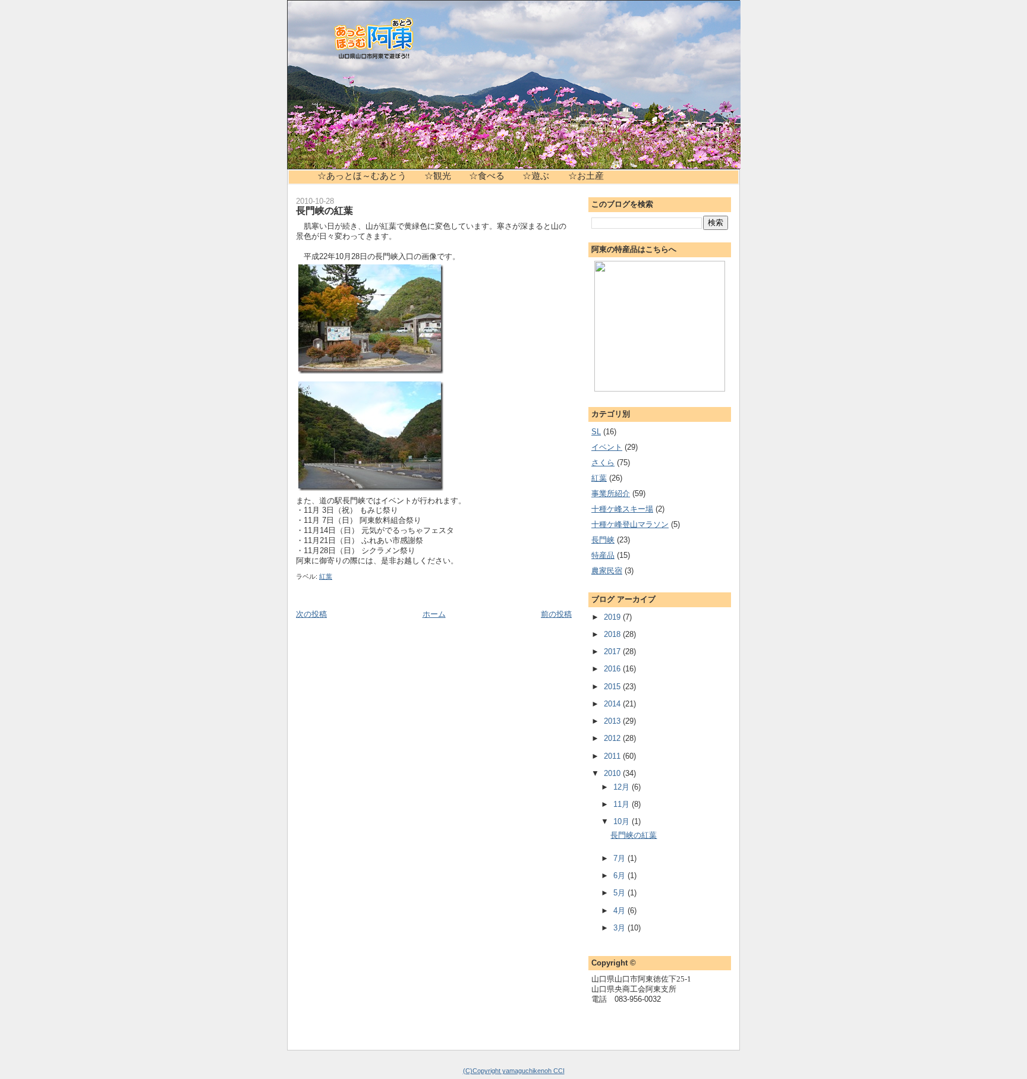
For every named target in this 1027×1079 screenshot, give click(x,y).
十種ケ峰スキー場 (622, 508)
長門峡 (603, 539)
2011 (613, 756)
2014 (613, 703)
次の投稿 (311, 614)
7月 (620, 858)
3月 (620, 927)
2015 (613, 686)
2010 (613, 773)
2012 (613, 738)
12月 (622, 787)
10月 (622, 821)
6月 (620, 875)
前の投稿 (556, 614)
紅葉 (325, 576)
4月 (620, 910)
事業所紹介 (610, 493)
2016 (613, 668)
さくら (603, 462)
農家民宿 (606, 570)
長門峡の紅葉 (324, 210)
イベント (606, 447)
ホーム (434, 614)
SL (596, 431)
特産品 (603, 555)
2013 (613, 721)
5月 (620, 892)
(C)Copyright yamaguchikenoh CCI (514, 1070)
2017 (613, 651)
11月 (622, 804)
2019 (613, 617)
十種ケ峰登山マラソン (630, 524)
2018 (613, 634)
